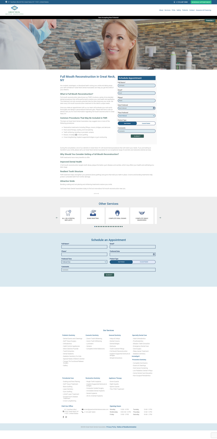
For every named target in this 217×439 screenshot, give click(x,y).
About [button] (161, 10)
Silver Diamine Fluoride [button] (70, 349)
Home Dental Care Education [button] (142, 373)
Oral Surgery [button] (137, 349)
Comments (121, 128)
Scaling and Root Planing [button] (71, 381)
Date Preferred (123, 105)
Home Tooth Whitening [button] (94, 341)
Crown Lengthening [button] (69, 401)
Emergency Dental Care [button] (141, 346)
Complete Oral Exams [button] (140, 363)
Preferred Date (115, 251)
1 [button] (94, 193)
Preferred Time (66, 259)
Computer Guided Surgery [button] (95, 388)
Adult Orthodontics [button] (139, 338)
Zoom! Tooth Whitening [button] (94, 338)
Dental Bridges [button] (114, 344)
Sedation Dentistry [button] (139, 354)
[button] (14, 10)
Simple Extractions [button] (116, 358)
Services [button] (167, 10)
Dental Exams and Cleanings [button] (72, 338)
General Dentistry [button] (115, 335)
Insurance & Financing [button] (203, 10)
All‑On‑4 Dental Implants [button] (94, 396)
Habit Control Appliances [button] (71, 346)
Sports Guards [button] (114, 386)
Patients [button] (185, 10)
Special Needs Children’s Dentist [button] (73, 359)
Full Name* (122, 82)
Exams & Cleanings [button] (139, 365)
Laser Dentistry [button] (68, 389)
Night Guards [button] (114, 384)
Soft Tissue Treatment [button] (70, 384)
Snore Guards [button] (114, 381)
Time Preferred (123, 113)
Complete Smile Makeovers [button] (95, 349)
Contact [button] (192, 10)
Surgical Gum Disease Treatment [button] (70, 397)
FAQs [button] (173, 10)
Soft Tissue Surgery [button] (69, 341)
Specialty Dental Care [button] (139, 335)
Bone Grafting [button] (67, 386)
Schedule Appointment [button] (201, 2)
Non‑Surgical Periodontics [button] (141, 375)
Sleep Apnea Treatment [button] (141, 351)
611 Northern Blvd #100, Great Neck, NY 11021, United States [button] (28, 2)
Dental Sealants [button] (68, 354)
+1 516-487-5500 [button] (182, 2)
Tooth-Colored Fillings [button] (117, 349)
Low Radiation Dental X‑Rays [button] (142, 370)
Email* (120, 90)
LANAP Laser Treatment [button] (71, 394)
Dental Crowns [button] (115, 341)
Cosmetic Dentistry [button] (92, 335)
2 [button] (95, 193)
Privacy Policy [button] (111, 427)
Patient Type (122, 120)
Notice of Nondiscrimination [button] (126, 427)
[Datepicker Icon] (154, 108)
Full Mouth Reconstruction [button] (118, 351)
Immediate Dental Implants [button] (95, 391)
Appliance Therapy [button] (115, 378)
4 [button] (98, 193)
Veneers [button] (89, 346)
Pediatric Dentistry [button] (68, 335)
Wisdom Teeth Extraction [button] (141, 344)
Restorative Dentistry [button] (93, 378)
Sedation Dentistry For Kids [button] (72, 356)
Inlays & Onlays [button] (115, 338)
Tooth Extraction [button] (68, 351)
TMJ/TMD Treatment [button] (117, 389)
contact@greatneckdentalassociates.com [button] (96, 409)
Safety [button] (179, 10)
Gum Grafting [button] (67, 391)
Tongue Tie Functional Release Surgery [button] (73, 362)
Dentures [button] (113, 346)
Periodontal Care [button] (68, 378)
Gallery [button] (65, 365)
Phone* (120, 97)
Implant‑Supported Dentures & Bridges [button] (120, 354)
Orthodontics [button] (67, 344)
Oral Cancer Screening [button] (140, 368)
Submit (137, 136)
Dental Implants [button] (91, 393)
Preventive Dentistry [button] (139, 360)
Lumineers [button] (89, 344)
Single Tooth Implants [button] (93, 381)
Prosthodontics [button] (138, 341)
